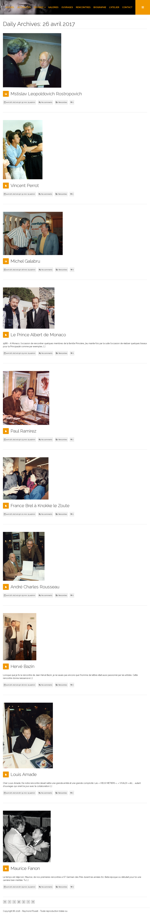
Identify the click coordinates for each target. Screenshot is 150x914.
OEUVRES (39, 7)
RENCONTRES (83, 7)
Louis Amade (24, 774)
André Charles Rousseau (35, 586)
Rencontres (62, 102)
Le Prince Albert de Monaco (38, 334)
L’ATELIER (114, 7)
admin (32, 102)
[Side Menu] (142, 7)
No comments (46, 102)
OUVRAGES (67, 7)
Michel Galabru (25, 261)
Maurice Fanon (25, 868)
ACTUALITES (24, 7)
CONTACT (127, 7)
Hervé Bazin (22, 666)
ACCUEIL (10, 7)
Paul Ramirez (23, 431)
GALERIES (53, 7)
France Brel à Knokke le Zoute (40, 505)
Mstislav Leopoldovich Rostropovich (46, 93)
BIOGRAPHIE (99, 7)
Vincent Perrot (25, 185)
